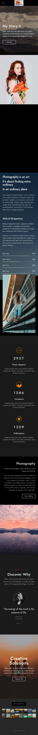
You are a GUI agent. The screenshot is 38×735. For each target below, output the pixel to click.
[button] (17, 623)
